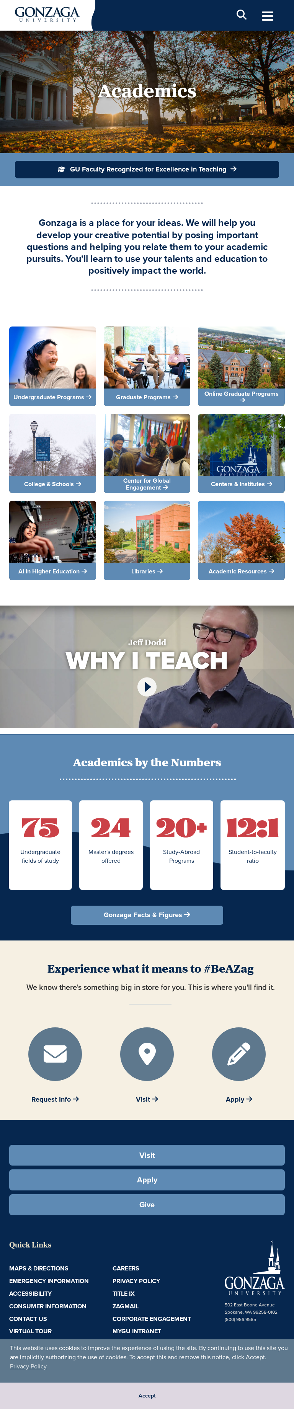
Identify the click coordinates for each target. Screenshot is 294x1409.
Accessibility (30, 1293)
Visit (147, 1155)
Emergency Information (49, 1281)
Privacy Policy (28, 1366)
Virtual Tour (30, 1331)
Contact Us (28, 1318)
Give (147, 1204)
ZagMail (126, 1306)
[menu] (267, 16)
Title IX (124, 1293)
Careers (126, 1268)
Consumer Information (48, 1306)
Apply (147, 1179)
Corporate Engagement (152, 1318)
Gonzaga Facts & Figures (143, 915)
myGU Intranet (137, 1331)
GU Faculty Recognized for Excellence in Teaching (148, 169)
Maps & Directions (39, 1268)
